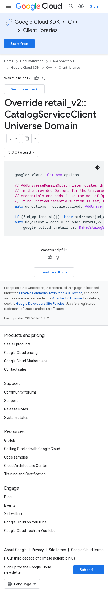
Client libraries (40, 30)
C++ (73, 22)
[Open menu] (8, 6)
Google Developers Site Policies (40, 304)
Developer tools (62, 61)
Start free (19, 43)
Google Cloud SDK (37, 22)
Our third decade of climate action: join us (41, 558)
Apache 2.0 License (67, 298)
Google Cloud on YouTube (25, 522)
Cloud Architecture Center (25, 466)
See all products (17, 344)
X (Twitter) (13, 514)
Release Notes (16, 409)
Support (11, 401)
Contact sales (15, 369)
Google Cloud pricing (21, 352)
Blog (8, 497)
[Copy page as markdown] (27, 138)
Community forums (20, 392)
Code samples (16, 457)
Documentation (32, 61)
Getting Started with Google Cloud (32, 449)
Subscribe (89, 569)
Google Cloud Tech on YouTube (30, 530)
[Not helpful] (44, 78)
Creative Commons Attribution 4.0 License (50, 293)
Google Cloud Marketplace (25, 361)
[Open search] (71, 6)
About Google (15, 550)
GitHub (9, 440)
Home (8, 61)
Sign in (96, 6)
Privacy (38, 550)
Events (9, 505)
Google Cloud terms (87, 550)
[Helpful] (36, 78)
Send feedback (24, 89)
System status (16, 417)
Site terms (57, 550)
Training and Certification (25, 474)
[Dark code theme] (97, 167)
